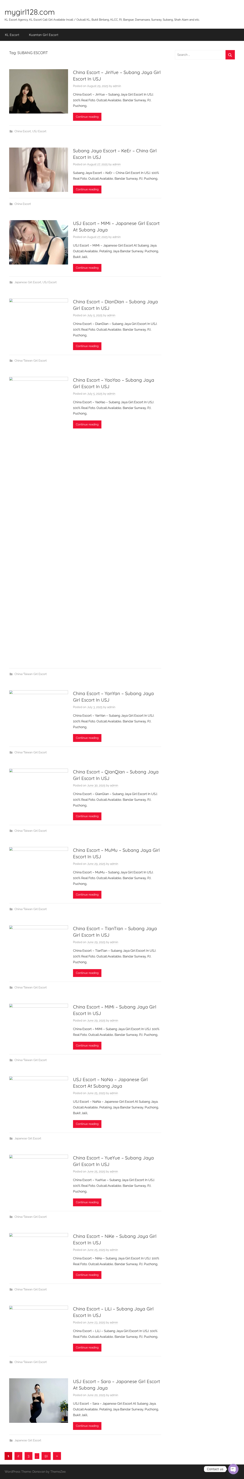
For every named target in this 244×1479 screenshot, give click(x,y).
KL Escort (12, 35)
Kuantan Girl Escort (43, 35)
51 (46, 1456)
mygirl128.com (30, 12)
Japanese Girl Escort (27, 282)
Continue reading (87, 116)
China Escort (22, 131)
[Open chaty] (233, 1469)
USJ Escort (39, 131)
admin (117, 86)
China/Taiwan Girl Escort (30, 360)
